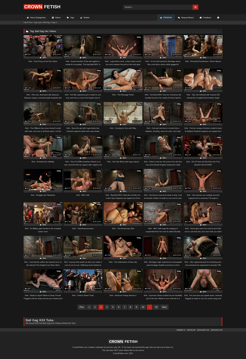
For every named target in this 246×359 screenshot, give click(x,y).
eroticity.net (191, 330)
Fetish (42, 6)
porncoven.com (216, 330)
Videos (58, 18)
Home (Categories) (38, 18)
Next (164, 307)
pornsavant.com (203, 330)
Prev (82, 307)
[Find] (195, 7)
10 (143, 307)
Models (86, 18)
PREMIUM (167, 18)
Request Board (187, 18)
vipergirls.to (181, 330)
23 (156, 307)
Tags (72, 18)
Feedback (206, 18)
